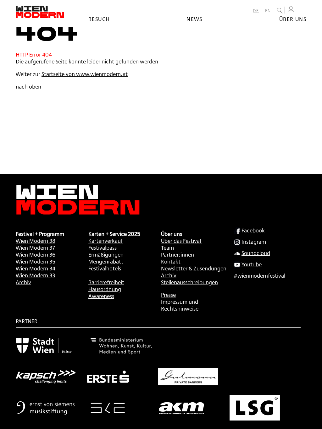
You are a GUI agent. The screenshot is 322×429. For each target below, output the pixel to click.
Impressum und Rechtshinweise (179, 304)
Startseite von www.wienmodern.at (85, 74)
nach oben (28, 86)
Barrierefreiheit (106, 282)
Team (167, 247)
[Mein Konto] (291, 9)
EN (268, 10)
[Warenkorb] (303, 10)
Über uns (292, 19)
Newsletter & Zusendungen (193, 268)
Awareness (101, 296)
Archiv (23, 282)
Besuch (99, 19)
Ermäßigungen (106, 254)
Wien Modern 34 (35, 268)
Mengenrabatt (105, 261)
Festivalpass (102, 247)
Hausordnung (104, 289)
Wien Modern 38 (35, 240)
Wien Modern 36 (35, 254)
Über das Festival (181, 240)
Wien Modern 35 (35, 261)
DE (256, 10)
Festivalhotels (104, 268)
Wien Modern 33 (35, 275)
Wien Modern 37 (35, 247)
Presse (168, 295)
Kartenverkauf (105, 240)
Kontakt (170, 261)
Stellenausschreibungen (189, 282)
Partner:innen (177, 254)
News (194, 19)
